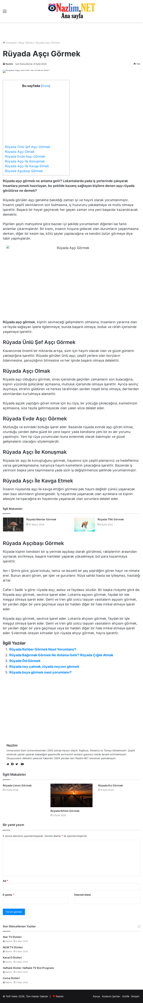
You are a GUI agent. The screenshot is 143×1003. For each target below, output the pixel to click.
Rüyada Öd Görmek (24, 661)
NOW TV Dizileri (13, 947)
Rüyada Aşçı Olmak (19, 152)
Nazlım (59, 996)
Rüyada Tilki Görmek (111, 519)
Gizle (45, 86)
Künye (96, 996)
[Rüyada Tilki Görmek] (84, 524)
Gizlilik (125, 996)
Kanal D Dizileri (12, 957)
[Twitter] (17, 764)
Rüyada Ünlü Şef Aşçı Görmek (27, 147)
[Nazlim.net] (71, 11)
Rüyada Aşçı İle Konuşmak (25, 161)
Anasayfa (10, 42)
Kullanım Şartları (111, 996)
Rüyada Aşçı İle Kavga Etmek (27, 166)
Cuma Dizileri (11, 978)
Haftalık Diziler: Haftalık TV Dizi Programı (28, 967)
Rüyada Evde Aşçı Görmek (25, 156)
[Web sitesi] (9, 764)
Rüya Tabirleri (26, 42)
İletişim (135, 996)
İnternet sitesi (82, 894)
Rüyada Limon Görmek (17, 785)
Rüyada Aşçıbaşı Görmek (24, 171)
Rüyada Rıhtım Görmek (65, 810)
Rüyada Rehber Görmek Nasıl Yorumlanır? (42, 649)
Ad (5, 880)
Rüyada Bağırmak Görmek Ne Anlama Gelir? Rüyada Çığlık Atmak (61, 655)
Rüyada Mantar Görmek (41, 519)
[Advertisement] (71, 31)
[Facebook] (13, 764)
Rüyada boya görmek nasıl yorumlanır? (40, 672)
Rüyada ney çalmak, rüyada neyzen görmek (44, 666)
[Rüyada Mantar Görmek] (13, 524)
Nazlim (9, 63)
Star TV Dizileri (12, 936)
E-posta (8, 894)
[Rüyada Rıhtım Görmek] (71, 795)
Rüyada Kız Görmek (110, 785)
